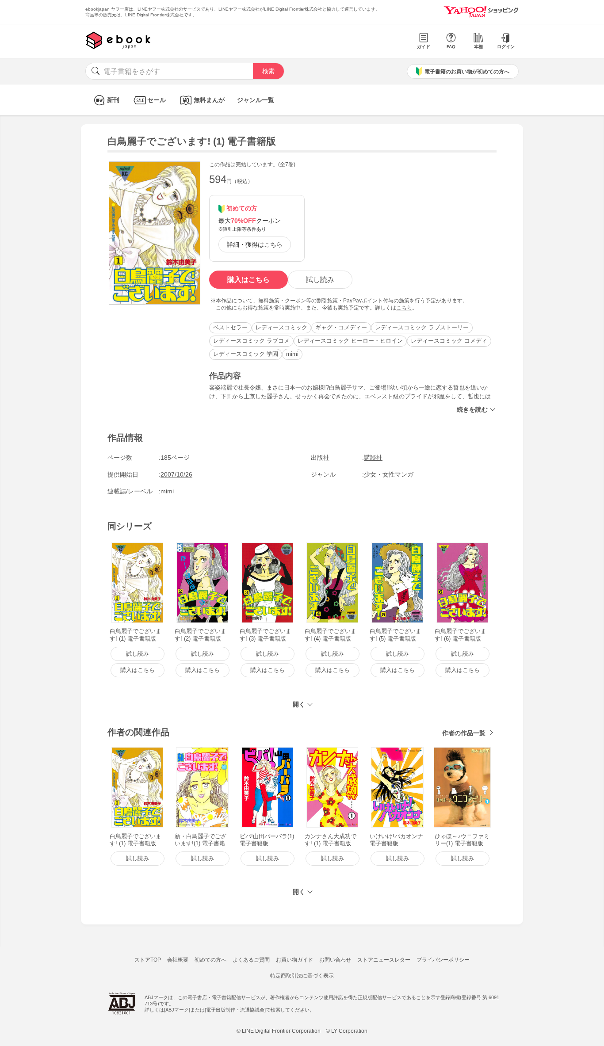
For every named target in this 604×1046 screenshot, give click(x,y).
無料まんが (209, 99)
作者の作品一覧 (463, 733)
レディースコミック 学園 (245, 354)
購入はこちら (248, 279)
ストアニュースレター (383, 960)
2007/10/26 (176, 474)
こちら (404, 308)
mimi (292, 354)
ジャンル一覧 (255, 99)
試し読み (320, 279)
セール (156, 99)
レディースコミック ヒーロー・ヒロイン (350, 340)
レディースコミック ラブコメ (251, 340)
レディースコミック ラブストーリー (422, 327)
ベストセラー (230, 327)
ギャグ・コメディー (341, 327)
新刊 (113, 99)
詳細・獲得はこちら (255, 244)
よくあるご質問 (251, 960)
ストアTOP (147, 960)
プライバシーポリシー (443, 960)
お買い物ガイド (294, 960)
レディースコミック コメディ (449, 340)
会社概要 (177, 960)
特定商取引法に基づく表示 (302, 976)
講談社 (373, 457)
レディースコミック (281, 327)
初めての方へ (210, 960)
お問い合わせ (335, 960)
